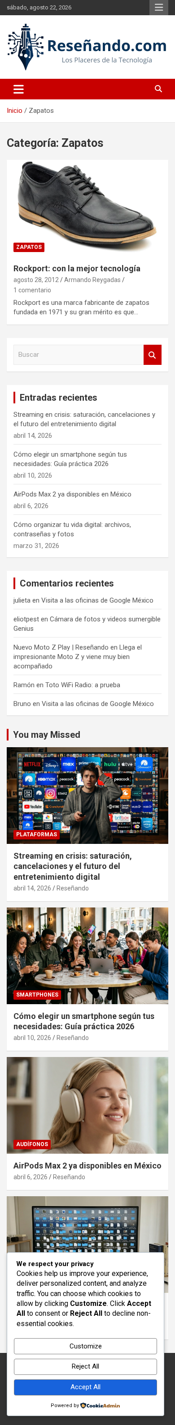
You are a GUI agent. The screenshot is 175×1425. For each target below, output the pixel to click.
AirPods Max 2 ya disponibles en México (72, 494)
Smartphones (37, 995)
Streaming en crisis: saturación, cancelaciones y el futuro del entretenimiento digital (72, 866)
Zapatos (29, 247)
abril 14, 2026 (32, 888)
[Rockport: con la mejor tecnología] (87, 208)
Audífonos (32, 1144)
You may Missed (46, 734)
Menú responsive (158, 7)
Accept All (85, 1387)
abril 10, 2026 (32, 1037)
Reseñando (73, 888)
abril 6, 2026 (30, 1177)
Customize (86, 1346)
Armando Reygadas (92, 279)
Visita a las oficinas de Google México (97, 600)
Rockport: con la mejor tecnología (76, 268)
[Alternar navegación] (19, 89)
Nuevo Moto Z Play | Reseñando (61, 647)
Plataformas (36, 834)
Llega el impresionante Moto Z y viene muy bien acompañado (77, 656)
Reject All (85, 1366)
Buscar (153, 355)
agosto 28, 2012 (36, 279)
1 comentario (32, 290)
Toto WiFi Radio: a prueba (82, 685)
